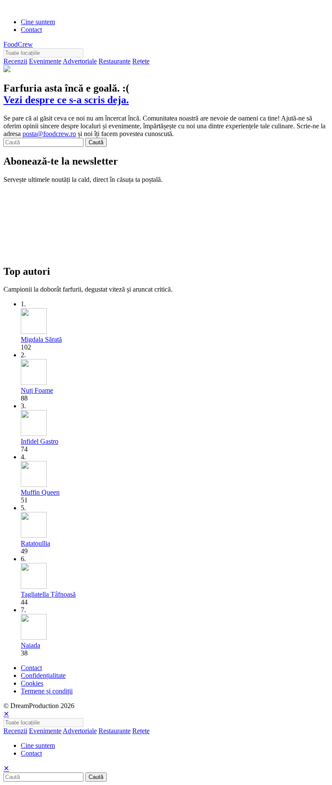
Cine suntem (38, 21)
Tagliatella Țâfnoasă (48, 594)
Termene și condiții (47, 691)
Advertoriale (80, 61)
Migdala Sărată (41, 339)
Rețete (141, 61)
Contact (31, 29)
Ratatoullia (35, 543)
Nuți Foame (37, 390)
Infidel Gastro (39, 441)
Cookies (32, 683)
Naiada (30, 645)
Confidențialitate (43, 675)
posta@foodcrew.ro (49, 133)
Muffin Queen (40, 492)
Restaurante (115, 61)
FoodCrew (18, 44)
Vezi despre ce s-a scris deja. (66, 99)
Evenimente (45, 61)
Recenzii (15, 61)
